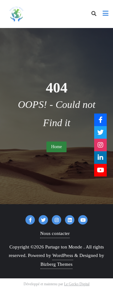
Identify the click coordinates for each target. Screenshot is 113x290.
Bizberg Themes (56, 264)
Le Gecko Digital (76, 284)
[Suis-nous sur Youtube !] (100, 170)
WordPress (62, 255)
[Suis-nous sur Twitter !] (100, 132)
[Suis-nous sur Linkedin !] (100, 157)
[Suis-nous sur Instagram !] (100, 145)
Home (56, 146)
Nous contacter (55, 233)
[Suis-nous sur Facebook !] (100, 120)
